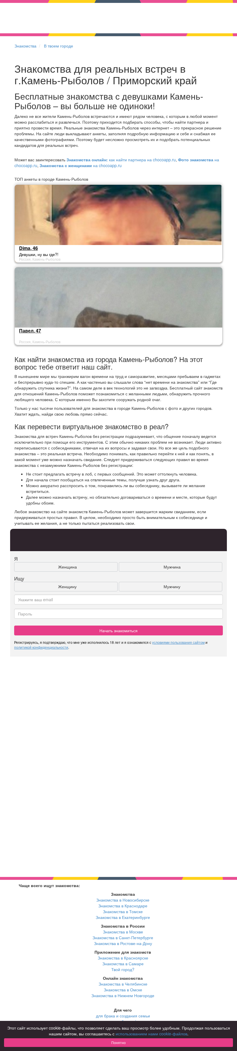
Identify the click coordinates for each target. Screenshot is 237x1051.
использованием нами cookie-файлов (151, 1034)
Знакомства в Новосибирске (122, 900)
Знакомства (25, 46)
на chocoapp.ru (81, 165)
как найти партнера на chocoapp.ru (121, 159)
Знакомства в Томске (123, 911)
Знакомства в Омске (123, 989)
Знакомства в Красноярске (123, 958)
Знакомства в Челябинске (123, 984)
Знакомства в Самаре (123, 963)
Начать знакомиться (118, 630)
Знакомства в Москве (123, 932)
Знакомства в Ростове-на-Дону (123, 943)
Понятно (118, 1042)
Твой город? (122, 969)
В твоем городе (58, 46)
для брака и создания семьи (123, 1016)
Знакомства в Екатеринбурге (123, 917)
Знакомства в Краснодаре (122, 906)
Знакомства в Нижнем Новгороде (122, 995)
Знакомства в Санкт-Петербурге (122, 937)
